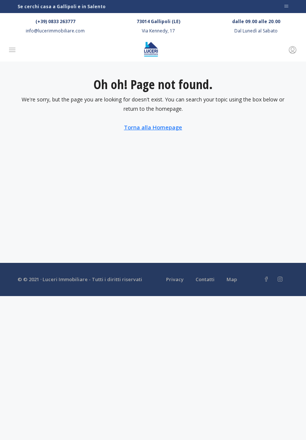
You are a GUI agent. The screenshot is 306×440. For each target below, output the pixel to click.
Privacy (175, 279)
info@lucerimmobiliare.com (55, 31)
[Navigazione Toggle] (286, 6)
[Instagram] (281, 279)
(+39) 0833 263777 (55, 21)
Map (232, 279)
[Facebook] (268, 279)
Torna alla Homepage (153, 127)
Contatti (205, 279)
